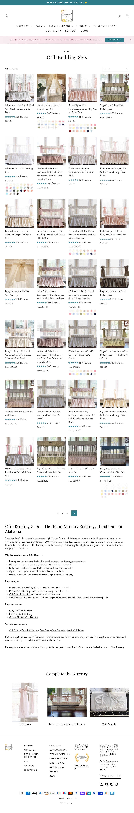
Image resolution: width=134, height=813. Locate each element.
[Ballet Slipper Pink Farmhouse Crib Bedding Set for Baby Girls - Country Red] (70, 131)
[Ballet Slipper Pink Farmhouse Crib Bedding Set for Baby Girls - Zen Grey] (91, 128)
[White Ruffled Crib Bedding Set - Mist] (24, 187)
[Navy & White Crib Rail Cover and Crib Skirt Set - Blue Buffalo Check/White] (112, 485)
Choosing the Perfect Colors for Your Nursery (101, 646)
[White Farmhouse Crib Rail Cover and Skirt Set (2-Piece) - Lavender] (73, 374)
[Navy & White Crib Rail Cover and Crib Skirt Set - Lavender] (105, 494)
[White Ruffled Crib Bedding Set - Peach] (28, 190)
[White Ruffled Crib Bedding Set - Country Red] (24, 190)
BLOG (84, 30)
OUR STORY (53, 30)
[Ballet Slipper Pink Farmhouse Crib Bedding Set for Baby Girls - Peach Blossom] (84, 131)
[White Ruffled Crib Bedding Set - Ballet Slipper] (31, 184)
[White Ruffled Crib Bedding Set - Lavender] (10, 190)
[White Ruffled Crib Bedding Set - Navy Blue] (21, 190)
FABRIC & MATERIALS (59, 754)
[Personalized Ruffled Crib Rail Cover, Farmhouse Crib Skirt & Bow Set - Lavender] (88, 254)
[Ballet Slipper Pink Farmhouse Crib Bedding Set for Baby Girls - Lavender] (77, 128)
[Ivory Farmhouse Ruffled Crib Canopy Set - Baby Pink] (53, 121)
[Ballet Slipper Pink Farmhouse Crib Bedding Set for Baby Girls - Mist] (91, 131)
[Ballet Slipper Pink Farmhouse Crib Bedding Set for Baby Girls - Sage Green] (95, 128)
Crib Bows (45, 630)
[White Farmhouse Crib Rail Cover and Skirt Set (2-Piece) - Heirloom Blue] (84, 374)
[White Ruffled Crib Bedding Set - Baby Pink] (28, 184)
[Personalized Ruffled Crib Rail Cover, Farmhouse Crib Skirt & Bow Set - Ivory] (73, 251)
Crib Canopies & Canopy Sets (23, 597)
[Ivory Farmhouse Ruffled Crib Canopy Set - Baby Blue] (45, 124)
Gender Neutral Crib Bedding (23, 617)
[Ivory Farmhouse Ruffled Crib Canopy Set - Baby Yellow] (56, 124)
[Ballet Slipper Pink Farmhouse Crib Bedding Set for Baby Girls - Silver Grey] (88, 128)
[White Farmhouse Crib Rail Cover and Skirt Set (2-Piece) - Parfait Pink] (95, 371)
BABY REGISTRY (56, 767)
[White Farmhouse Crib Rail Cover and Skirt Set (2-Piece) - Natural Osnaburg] (84, 371)
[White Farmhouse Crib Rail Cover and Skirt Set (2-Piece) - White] (70, 371)
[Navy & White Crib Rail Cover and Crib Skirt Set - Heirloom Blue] (109, 491)
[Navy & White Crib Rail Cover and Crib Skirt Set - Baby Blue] (105, 491)
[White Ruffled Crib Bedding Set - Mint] (21, 187)
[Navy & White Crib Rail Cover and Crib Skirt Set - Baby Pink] (109, 494)
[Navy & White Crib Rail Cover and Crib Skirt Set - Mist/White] (123, 485)
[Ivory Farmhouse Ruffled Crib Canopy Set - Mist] (53, 124)
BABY (39, 26)
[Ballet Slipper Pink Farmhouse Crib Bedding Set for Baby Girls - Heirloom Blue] (84, 128)
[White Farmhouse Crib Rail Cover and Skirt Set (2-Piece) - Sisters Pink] (70, 374)
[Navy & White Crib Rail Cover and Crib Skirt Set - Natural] (102, 491)
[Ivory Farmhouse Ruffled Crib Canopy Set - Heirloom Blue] (49, 124)
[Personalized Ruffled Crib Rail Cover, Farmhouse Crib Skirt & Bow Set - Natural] (81, 251)
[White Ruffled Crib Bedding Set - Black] (17, 193)
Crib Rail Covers (29, 630)
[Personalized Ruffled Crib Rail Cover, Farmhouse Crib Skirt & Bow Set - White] (70, 251)
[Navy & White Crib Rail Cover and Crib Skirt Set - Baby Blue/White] (109, 485)
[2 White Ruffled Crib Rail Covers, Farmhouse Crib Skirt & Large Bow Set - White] (70, 311)
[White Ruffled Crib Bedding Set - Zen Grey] (31, 187)
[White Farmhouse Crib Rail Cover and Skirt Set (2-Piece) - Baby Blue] (81, 374)
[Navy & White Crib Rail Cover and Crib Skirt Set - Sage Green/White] (126, 485)
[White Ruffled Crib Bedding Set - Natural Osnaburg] (10, 193)
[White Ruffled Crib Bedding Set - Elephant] (28, 187)
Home (66, 51)
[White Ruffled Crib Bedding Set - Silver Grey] (7, 190)
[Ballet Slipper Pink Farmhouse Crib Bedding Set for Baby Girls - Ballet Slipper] (70, 125)
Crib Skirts (14, 630)
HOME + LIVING (60, 26)
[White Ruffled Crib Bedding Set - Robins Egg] (7, 193)
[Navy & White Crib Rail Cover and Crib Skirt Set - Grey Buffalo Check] (105, 497)
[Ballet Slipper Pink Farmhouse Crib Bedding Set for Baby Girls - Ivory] (81, 125)
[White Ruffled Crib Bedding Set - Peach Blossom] (31, 190)
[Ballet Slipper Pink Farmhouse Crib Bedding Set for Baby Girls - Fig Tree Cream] (81, 131)
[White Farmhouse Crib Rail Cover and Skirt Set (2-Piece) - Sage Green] (88, 374)
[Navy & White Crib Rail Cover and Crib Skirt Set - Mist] (119, 491)
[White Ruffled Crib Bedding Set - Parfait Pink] (7, 187)
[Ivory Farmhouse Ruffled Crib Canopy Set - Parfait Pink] (63, 121)
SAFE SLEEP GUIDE (58, 758)
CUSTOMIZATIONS (106, 26)
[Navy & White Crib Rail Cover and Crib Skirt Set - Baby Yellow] (102, 494)
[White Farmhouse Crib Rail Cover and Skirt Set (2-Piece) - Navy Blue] (91, 374)
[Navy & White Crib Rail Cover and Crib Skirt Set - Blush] (123, 494)
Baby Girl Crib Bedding (20, 610)
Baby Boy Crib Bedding (20, 614)
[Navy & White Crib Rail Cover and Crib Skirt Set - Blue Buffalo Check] (126, 494)
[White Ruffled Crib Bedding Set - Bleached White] (17, 184)
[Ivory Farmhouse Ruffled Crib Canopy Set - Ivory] (38, 121)
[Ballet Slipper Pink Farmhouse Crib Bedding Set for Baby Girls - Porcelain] (84, 125)
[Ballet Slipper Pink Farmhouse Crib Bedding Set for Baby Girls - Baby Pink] (73, 125)
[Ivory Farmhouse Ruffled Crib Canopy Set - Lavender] (60, 124)
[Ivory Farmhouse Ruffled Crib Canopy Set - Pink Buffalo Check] (42, 127)
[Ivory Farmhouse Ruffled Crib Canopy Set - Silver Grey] (38, 124)
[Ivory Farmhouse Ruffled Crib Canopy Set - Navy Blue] (63, 124)
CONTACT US (30, 770)
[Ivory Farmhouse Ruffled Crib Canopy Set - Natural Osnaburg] (56, 127)
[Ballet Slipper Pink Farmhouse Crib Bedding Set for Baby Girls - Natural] (88, 125)
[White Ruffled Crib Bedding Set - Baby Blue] (14, 187)
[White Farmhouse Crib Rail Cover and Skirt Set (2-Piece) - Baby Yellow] (77, 374)
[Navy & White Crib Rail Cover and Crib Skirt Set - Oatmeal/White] (119, 485)
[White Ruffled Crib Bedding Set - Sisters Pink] (10, 187)
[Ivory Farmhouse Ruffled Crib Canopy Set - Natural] (49, 121)
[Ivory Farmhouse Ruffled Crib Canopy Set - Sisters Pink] (60, 121)
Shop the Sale (115, 40)
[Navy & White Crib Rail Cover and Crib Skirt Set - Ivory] (123, 488)
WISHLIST (28, 745)
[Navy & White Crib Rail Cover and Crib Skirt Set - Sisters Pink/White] (109, 488)
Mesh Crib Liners (75, 630)
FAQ (26, 761)
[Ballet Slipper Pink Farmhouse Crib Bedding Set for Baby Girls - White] (77, 125)
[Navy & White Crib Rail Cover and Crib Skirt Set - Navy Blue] (112, 491)
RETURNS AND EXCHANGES (31, 755)
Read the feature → (81, 767)
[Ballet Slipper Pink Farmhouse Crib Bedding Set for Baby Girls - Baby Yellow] (73, 128)
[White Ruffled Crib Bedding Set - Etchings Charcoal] (14, 190)
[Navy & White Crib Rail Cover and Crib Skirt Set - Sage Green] (116, 491)
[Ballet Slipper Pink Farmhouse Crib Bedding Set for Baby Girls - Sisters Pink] (91, 125)
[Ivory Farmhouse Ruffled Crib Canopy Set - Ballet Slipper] (56, 121)
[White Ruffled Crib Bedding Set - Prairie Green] (17, 190)
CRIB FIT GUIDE (56, 762)
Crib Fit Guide (45, 637)
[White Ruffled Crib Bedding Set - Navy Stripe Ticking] (14, 193)
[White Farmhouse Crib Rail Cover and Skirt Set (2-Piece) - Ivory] (73, 371)
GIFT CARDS (30, 749)
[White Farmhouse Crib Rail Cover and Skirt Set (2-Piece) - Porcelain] (77, 371)
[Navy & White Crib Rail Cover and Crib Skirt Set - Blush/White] (116, 488)
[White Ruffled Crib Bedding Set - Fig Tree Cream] (24, 184)
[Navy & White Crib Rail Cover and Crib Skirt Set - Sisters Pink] (112, 494)
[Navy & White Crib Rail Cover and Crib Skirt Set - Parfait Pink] (119, 494)
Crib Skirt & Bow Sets (20, 594)
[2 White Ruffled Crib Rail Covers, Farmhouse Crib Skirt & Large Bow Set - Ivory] (73, 311)
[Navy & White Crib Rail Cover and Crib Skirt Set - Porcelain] (126, 488)
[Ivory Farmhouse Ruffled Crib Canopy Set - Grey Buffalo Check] (45, 127)
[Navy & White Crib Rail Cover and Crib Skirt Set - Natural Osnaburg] (126, 491)
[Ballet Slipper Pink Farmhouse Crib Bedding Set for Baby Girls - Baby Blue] (81, 128)
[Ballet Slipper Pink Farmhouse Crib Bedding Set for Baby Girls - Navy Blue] (88, 131)
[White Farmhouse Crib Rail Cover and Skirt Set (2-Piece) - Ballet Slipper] (91, 371)
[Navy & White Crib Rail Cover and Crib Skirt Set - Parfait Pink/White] (112, 488)
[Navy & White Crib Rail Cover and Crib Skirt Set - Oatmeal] (123, 491)
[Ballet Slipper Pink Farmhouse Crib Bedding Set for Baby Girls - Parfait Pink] (95, 125)
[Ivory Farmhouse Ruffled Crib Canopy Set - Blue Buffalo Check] (49, 127)
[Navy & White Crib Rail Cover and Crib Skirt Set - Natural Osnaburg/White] (116, 485)
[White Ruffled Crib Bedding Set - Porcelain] (14, 184)
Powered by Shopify (67, 803)
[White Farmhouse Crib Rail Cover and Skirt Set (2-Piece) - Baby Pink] (88, 371)
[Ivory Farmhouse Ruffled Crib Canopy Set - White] (42, 121)
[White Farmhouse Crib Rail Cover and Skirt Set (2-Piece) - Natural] (81, 371)
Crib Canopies (58, 630)
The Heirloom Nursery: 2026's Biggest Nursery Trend (51, 646)
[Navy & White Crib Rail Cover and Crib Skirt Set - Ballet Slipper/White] (105, 488)
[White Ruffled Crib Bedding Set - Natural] (21, 184)
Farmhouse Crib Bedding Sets (23, 587)
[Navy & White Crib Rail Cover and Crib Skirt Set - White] (119, 488)
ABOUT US (29, 765)
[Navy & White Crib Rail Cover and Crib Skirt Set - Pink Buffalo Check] (102, 497)
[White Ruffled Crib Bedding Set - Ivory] (10, 184)
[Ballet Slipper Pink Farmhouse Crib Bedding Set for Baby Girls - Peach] (77, 131)
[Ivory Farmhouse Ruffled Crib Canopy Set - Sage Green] (38, 127)
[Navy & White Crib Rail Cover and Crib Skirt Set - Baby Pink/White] (102, 488)
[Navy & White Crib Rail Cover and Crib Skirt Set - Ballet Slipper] (116, 494)
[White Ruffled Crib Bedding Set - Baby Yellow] (17, 187)
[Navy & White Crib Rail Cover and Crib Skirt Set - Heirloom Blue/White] (105, 485)
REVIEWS (71, 30)
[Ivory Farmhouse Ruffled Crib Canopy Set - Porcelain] (45, 121)
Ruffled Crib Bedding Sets (22, 591)
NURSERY (23, 26)
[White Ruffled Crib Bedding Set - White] (7, 184)
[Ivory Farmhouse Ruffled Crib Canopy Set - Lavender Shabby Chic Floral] (53, 127)
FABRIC (82, 26)
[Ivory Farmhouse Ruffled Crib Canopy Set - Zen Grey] (42, 124)
